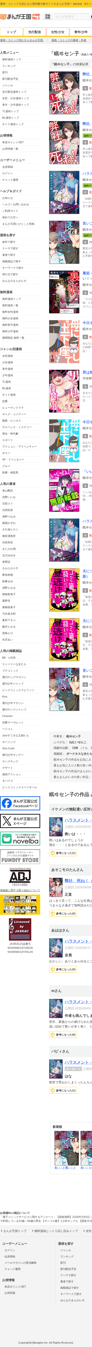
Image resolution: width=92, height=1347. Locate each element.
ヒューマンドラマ (13, 407)
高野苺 (6, 600)
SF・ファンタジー (13, 459)
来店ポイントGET (13, 142)
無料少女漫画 (10, 318)
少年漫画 (7, 375)
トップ (11, 32)
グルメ (6, 466)
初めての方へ (10, 217)
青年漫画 (7, 368)
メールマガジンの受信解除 (20, 1262)
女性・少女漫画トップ (15, 98)
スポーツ (7, 440)
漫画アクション (11, 774)
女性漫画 (7, 355)
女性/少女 (58, 32)
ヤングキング (10, 761)
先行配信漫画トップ (14, 91)
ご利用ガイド (10, 210)
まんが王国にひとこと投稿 (18, 223)
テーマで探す (10, 248)
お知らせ (7, 198)
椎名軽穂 (7, 574)
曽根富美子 (9, 594)
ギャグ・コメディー (14, 414)
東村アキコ (9, 620)
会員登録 (7, 166)
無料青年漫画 (10, 324)
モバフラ (7, 780)
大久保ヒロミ (10, 529)
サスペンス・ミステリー (17, 427)
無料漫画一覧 (10, 305)
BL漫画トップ (10, 117)
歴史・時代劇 (10, 433)
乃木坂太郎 (9, 613)
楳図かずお (9, 523)
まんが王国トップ (15, 1231)
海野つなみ (9, 516)
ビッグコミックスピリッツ (18, 690)
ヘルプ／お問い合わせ (15, 204)
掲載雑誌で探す (11, 261)
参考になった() (65, 853)
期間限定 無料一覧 (13, 337)
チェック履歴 (10, 179)
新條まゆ (7, 581)
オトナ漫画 (9, 394)
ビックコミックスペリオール (19, 787)
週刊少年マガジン (13, 703)
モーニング (9, 742)
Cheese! (7, 716)
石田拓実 (7, 510)
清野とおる (9, 587)
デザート (7, 767)
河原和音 (7, 542)
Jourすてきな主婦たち (15, 735)
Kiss (4, 696)
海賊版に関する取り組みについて (20, 890)
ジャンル (7, 85)
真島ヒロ (7, 633)
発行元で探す (10, 274)
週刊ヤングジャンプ (14, 709)
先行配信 (34, 32)
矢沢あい (7, 639)
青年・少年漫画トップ (15, 104)
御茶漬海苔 (9, 536)
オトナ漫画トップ (13, 124)
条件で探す (9, 242)
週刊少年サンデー (13, 755)
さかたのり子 (10, 568)
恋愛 (5, 401)
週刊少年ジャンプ (13, 683)
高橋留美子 (9, 607)
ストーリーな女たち (14, 664)
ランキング (9, 65)
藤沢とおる (9, 626)
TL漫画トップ (10, 111)
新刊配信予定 (10, 78)
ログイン (7, 173)
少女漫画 (7, 362)
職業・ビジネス (11, 420)
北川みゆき (9, 555)
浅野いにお (9, 497)
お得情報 (9, 1292)
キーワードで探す (13, 267)
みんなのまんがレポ (14, 280)
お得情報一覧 (10, 148)
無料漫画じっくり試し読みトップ (56, 1231)
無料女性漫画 (10, 311)
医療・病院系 (10, 472)
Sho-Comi (8, 748)
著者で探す (9, 254)
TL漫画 (6, 381)
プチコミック (10, 670)
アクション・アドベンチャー (19, 446)
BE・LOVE (9, 657)
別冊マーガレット (13, 722)
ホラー (6, 453)
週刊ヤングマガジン (14, 677)
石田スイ (7, 503)
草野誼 (6, 561)
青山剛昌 (7, 490)
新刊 (5, 72)
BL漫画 (6, 388)
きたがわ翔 (9, 549)
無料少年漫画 (10, 331)
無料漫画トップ (11, 59)
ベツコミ (7, 729)
